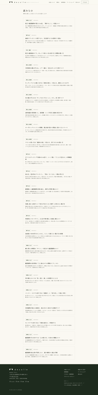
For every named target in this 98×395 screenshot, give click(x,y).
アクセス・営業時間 (68, 374)
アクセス (85, 2)
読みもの (78, 2)
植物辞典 (63, 2)
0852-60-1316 (15, 376)
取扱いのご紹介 (81, 369)
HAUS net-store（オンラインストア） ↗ (74, 383)
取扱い (58, 2)
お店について (52, 2)
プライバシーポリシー (69, 376)
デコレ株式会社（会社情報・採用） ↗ (73, 385)
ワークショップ (70, 2)
